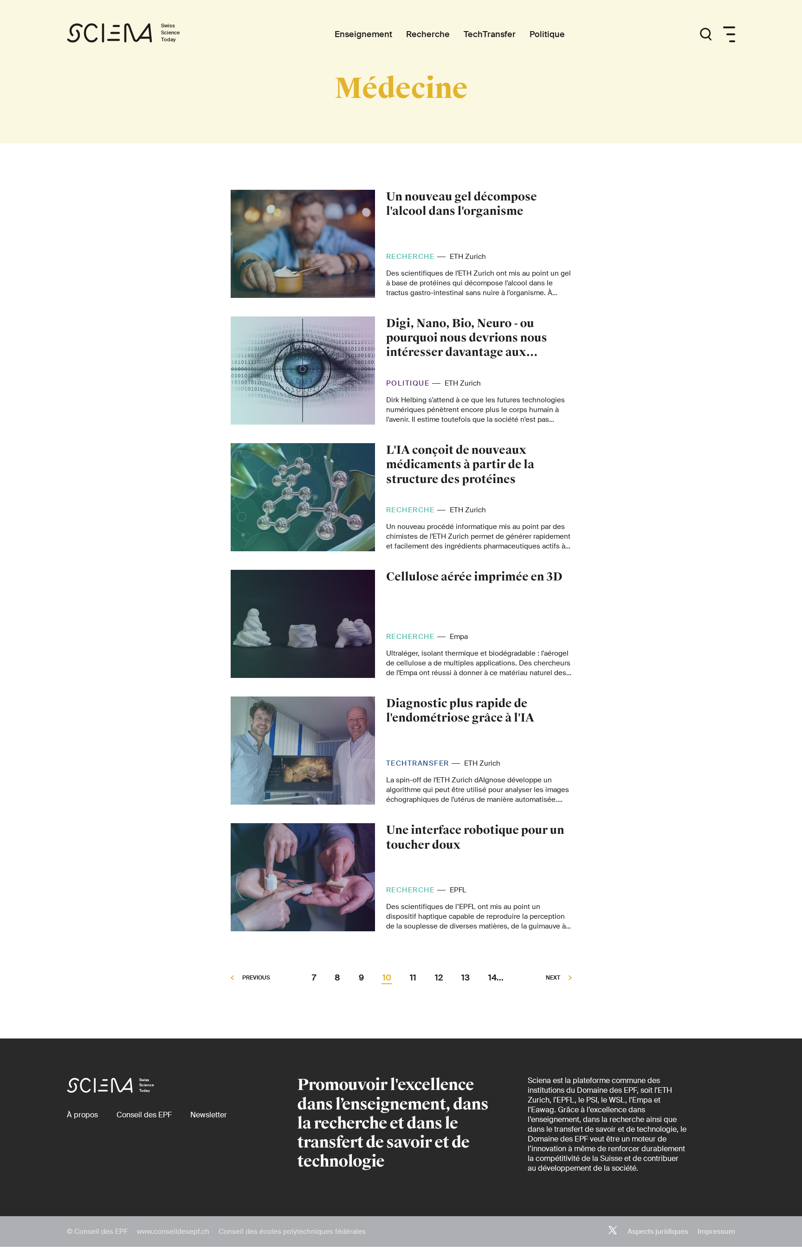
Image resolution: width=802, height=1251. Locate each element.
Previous (255, 978)
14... (496, 978)
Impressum (716, 1231)
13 (465, 978)
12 (439, 978)
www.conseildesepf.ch (173, 1231)
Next (554, 978)
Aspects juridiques (657, 1231)
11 (413, 978)
